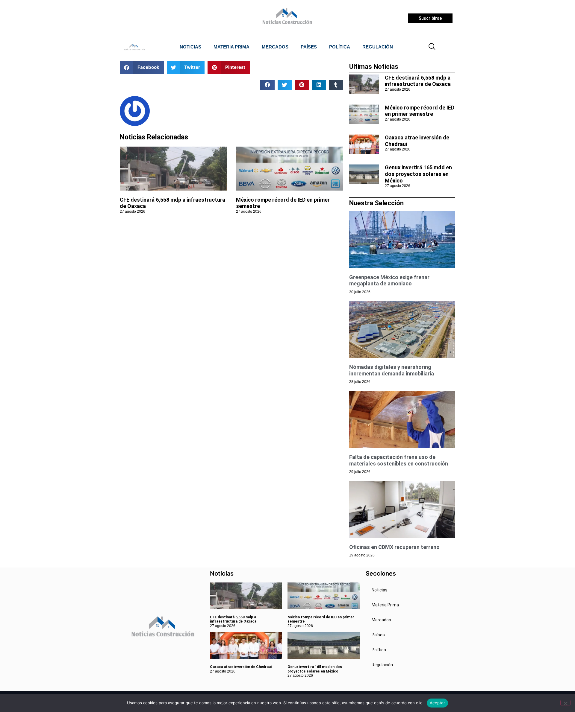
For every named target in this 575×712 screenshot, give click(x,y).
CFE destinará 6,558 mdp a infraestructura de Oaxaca (418, 80)
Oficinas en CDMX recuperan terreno (394, 547)
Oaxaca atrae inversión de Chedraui (241, 667)
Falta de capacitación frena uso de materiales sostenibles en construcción (398, 460)
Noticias (190, 46)
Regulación (377, 46)
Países (309, 46)
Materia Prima (231, 46)
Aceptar (437, 702)
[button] (432, 47)
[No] (565, 702)
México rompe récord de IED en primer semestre (419, 110)
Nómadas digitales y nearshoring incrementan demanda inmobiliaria (391, 370)
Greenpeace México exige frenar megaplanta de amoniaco (389, 280)
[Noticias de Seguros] (286, 18)
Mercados (275, 46)
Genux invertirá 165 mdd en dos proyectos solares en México (418, 173)
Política (339, 46)
